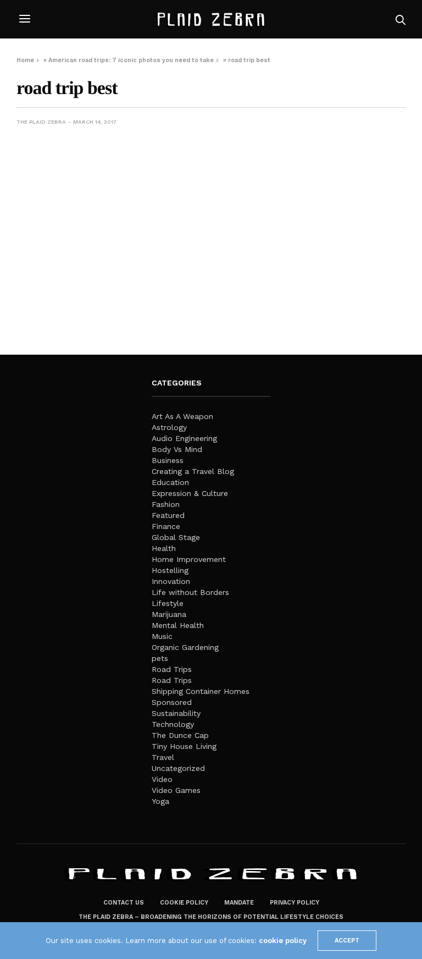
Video (162, 779)
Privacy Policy (294, 902)
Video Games (176, 790)
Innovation (171, 581)
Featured (168, 515)
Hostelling (170, 570)
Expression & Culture (190, 493)
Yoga (160, 801)
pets (160, 658)
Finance (166, 526)
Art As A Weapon (182, 416)
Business (168, 460)
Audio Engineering (184, 438)
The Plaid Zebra (41, 122)
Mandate (239, 902)
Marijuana (169, 614)
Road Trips (172, 669)
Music (162, 636)
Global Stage (176, 537)
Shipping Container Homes (200, 691)
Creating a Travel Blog (193, 471)
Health (164, 548)
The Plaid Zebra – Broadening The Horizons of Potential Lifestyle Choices (211, 917)
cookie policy (283, 940)
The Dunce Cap (180, 735)
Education (170, 482)
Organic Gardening (185, 647)
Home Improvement (189, 559)
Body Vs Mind (177, 449)
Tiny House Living (184, 746)
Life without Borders (190, 592)
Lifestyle (168, 603)
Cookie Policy (184, 902)
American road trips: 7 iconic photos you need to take (131, 60)
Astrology (169, 427)
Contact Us (123, 902)
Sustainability (176, 713)
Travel (163, 757)
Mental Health (178, 625)
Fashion (166, 504)
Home (25, 60)
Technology (173, 724)
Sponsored (172, 702)
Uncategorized (178, 768)
